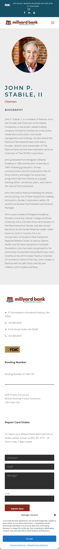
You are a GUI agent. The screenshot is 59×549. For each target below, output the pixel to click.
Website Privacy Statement (37, 545)
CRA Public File (12, 402)
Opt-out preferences (18, 545)
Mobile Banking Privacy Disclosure (22, 398)
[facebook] (24, 12)
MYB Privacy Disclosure (17, 394)
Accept (29, 538)
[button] (55, 515)
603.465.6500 (15, 335)
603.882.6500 (15, 322)
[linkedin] (29, 12)
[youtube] (34, 12)
